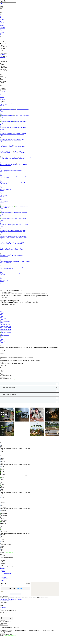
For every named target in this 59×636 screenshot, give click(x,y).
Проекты (1, 599)
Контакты (21, 599)
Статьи (3, 579)
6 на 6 (1, 94)
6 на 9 (1, 95)
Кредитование (4, 577)
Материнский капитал (5, 578)
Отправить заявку (3, 377)
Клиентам (18, 599)
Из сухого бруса (2, 99)
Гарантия (3, 580)
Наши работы (2, 5)
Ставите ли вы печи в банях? (6, 401)
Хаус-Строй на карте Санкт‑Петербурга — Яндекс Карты (29, 595)
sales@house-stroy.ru (3, 607)
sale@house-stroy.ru (2, 568)
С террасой (1, 98)
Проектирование (6, 572)
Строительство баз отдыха (6, 599)
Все (0, 91)
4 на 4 (1, 92)
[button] (0, 422)
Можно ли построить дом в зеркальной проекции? (9, 394)
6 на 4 (1, 93)
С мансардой (2, 97)
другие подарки (23, 55)
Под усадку (1, 96)
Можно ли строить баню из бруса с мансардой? (9, 387)
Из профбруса (3, 91)
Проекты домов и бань (5, 569)
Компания (3, 571)
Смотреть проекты (2, 54)
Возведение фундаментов (7, 573)
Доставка (5, 574)
